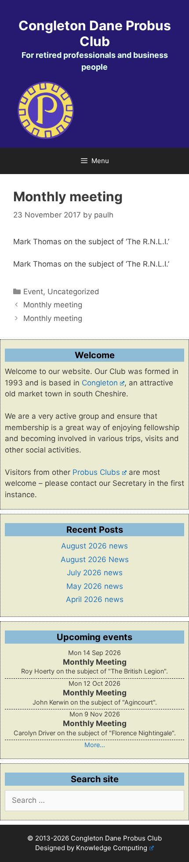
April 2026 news (95, 599)
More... (94, 744)
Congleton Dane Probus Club (94, 33)
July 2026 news (95, 572)
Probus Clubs (96, 472)
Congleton (100, 382)
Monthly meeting (52, 304)
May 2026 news (94, 586)
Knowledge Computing (111, 848)
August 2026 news (94, 545)
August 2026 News (95, 559)
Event (33, 291)
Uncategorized (73, 291)
